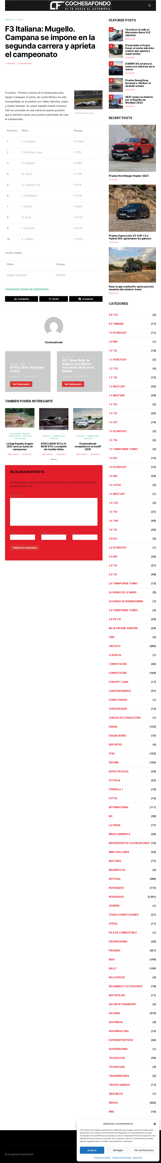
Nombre (14, 532)
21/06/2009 (9, 63)
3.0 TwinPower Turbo (123, 610)
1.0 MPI (113, 341)
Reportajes (117, 995)
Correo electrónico (52, 532)
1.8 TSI (113, 529)
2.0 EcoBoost (118, 547)
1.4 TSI (113, 413)
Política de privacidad (121, 1157)
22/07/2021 (27, 454)
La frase (115, 825)
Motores (115, 861)
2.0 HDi (113, 556)
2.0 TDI (113, 565)
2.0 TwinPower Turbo (123, 583)
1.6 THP (113, 520)
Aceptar (92, 1150)
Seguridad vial (119, 1031)
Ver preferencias (144, 1150)
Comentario (16, 496)
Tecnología (117, 1058)
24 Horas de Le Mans (122, 592)
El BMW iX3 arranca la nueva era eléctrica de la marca (140, 66)
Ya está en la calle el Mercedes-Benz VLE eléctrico (137, 32)
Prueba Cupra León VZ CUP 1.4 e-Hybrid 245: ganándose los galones (130, 237)
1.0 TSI (113, 350)
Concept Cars (118, 681)
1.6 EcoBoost (118, 467)
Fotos (113, 798)
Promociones (118, 941)
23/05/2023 (130, 106)
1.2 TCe (113, 368)
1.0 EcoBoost (118, 332)
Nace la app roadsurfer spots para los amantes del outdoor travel (131, 288)
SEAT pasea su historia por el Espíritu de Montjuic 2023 (139, 99)
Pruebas (114, 950)
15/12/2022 (113, 179)
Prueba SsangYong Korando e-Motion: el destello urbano (138, 83)
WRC (111, 1111)
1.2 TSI (113, 377)
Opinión (114, 905)
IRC (63, 357)
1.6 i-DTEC (115, 484)
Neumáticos (117, 869)
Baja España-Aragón (19, 434)
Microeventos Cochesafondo (129, 843)
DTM (111, 753)
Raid (112, 959)
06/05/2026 (130, 39)
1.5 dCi (113, 422)
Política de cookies (102, 1157)
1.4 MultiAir (117, 395)
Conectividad (118, 699)
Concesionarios (120, 690)
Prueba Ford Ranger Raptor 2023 (129, 175)
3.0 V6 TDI (115, 619)
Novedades (116, 887)
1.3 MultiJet (117, 386)
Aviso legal (137, 1157)
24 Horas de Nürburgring (126, 601)
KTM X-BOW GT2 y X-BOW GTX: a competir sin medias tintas (54, 446)
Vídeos (113, 1102)
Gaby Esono (13, 454)
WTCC (22, 364)
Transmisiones (119, 1075)
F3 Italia (19, 20)
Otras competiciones (124, 914)
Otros (113, 923)
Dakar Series (117, 735)
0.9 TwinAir (116, 323)
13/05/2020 (61, 454)
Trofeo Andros (119, 1084)
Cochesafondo (25, 63)
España (114, 762)
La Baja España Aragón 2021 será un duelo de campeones (19, 446)
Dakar (113, 726)
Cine (111, 637)
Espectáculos (118, 771)
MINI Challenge (119, 852)
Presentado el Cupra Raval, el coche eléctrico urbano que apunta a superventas (139, 49)
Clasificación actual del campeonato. (27, 288)
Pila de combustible (123, 932)
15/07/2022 (113, 242)
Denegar (118, 1150)
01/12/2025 (130, 73)
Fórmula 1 (116, 789)
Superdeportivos (121, 1040)
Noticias (27, 436)
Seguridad (116, 1022)
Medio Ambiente (119, 834)
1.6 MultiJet (117, 493)
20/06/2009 (15, 376)
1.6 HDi (113, 476)
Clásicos (115, 655)
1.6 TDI (113, 511)
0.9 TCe (113, 314)
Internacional (119, 807)
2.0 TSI (113, 574)
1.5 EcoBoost (118, 431)
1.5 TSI (113, 440)
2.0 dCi (113, 538)
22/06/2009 (67, 376)
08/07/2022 (113, 293)
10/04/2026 (130, 57)
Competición (15, 436)
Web (74, 533)
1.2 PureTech (117, 359)
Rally (70, 357)
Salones (114, 1013)
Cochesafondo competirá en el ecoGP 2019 (88, 446)
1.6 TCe (113, 502)
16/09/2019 (95, 454)
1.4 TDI (113, 404)
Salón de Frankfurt (122, 1004)
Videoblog (116, 1093)
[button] (154, 1123)
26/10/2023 (130, 90)
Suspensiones (118, 1049)
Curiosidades (118, 708)
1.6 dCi (113, 458)
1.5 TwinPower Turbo (123, 449)
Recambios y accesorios (125, 986)
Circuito (9, 20)
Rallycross (20, 438)
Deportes (115, 744)
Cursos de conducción (124, 717)
